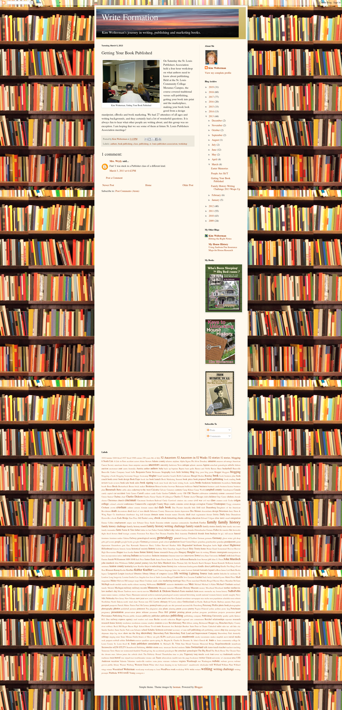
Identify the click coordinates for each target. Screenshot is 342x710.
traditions (105, 657)
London (105, 577)
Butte (118, 489)
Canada (237, 489)
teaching (237, 647)
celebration (203, 493)
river (103, 626)
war (199, 661)
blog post (200, 472)
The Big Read (204, 650)
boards (173, 475)
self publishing (194, 629)
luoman (176, 687)
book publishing (125, 143)
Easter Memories (219, 168)
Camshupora (228, 489)
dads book (165, 507)
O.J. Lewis (154, 601)
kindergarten (192, 566)
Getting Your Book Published (220, 179)
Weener (123, 664)
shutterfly (236, 633)
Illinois (213, 552)
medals (118, 584)
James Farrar (161, 559)
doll (141, 514)
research (236, 619)
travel (117, 657)
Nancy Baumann (133, 594)
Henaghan (207, 545)
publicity (146, 615)
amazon (212, 461)
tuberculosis (167, 657)
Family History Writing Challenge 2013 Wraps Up (225, 187)
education (195, 518)
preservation (130, 612)
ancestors (154, 465)
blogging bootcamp (124, 475)
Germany (217, 538)
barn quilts (189, 468)
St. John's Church (198, 640)
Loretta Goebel (128, 577)
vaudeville (140, 661)
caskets (147, 493)
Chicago (199, 496)
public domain (136, 615)
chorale (237, 496)
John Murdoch (232, 559)
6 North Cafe (107, 461)
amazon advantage (224, 461)
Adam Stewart (145, 461)
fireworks (236, 530)
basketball (227, 468)
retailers (151, 623)
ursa (234, 657)
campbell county (213, 489)
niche (207, 598)
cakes (129, 489)
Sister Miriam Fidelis (129, 636)
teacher (222, 647)
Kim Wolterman (217, 68)
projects (221, 612)
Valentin (123, 661)
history (151, 548)
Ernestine (160, 522)
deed (130, 511)
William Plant (227, 664)
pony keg (226, 608)
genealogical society (146, 538)
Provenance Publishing (112, 615)
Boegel (194, 475)
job (209, 559)
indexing (127, 555)
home (203, 548)
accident (130, 461)
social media (234, 636)
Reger (179, 619)
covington (200, 503)
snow (226, 636)
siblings (105, 636)
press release (142, 612)
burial (196, 486)
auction (105, 468)
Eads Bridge (122, 518)
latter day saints (179, 570)
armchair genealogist (218, 465)
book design (123, 479)
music (201, 591)
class (135, 143)
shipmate (105, 633)
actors (136, 461)
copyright (151, 503)
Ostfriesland (188, 601)
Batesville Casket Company (113, 472)
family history (229, 521)
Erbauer (140, 522)
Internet (172, 555)
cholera (230, 496)
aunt (120, 468)
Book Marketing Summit (171, 479)
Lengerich (112, 573)
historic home (125, 548)
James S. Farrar (173, 559)
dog (137, 514)
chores (104, 500)
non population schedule (220, 598)
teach (215, 647)
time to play (178, 654)
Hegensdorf (187, 545)
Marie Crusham (146, 580)
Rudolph (178, 626)
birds (173, 472)
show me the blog (131, 633)
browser (171, 486)
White (151, 664)
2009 (211, 220)
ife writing (204, 552)
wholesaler (204, 664)
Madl (238, 577)
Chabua (117, 496)
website (216, 661)
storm (155, 647)
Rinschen (223, 622)
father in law (146, 530)
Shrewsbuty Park (225, 633)
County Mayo (163, 503)
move (134, 591)
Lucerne (191, 577)
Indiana (135, 555)
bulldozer (189, 486)
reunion (158, 622)
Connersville (140, 503)
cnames (219, 500)
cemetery (213, 493)
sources (138, 640)
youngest (139, 673)
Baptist (181, 468)
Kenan (214, 563)
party (238, 601)
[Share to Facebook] (156, 139)
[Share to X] (153, 139)
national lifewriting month (190, 594)
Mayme (216, 580)
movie (139, 591)
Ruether (186, 626)
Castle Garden (162, 493)
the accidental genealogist (163, 650)
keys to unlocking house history (159, 566)
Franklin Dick (173, 533)
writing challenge (223, 669)
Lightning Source (198, 573)
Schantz (137, 629)
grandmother (211, 541)
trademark (228, 654)
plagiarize (154, 608)
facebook (194, 522)
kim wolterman (180, 566)
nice (202, 598)
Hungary (182, 552)
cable (124, 489)
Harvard (165, 545)
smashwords (188, 636)
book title (168, 482)
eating (150, 518)
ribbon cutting (192, 623)
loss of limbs (155, 577)
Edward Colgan (207, 518)
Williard (237, 664)
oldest (179, 601)
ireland (222, 555)
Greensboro (116, 545)
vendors (148, 661)
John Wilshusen (121, 563)
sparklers (145, 640)
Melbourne (151, 584)
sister (118, 636)
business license (226, 486)
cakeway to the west (141, 489)
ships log (113, 633)
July (214, 144)
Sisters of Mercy (145, 636)
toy (221, 654)
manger (131, 580)
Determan (223, 511)
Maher (113, 580)
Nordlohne (106, 601)
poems (185, 608)
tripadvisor (129, 657)
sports (152, 640)
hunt (198, 552)
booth (104, 486)
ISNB (133, 559)
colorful (120, 504)
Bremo (131, 486)
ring (217, 623)
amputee (137, 465)
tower (216, 654)
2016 (211, 101)
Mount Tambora (124, 591)
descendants (207, 511)
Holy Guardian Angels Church (175, 548)
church (121, 500)
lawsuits (204, 569)
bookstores (216, 482)
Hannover (144, 545)
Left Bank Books (233, 570)
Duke (228, 514)
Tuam (158, 657)
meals (112, 584)
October (216, 130)
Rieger (211, 622)
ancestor (144, 465)
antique (185, 464)
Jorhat (131, 562)
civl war (206, 500)
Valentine (131, 661)
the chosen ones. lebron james (114, 654)
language (168, 570)
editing (187, 518)
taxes (210, 647)
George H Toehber (189, 538)
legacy (104, 573)
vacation (115, 661)
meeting (142, 584)
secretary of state (180, 629)
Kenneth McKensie (226, 563)
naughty (232, 594)
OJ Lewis (172, 601)
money (202, 587)
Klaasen (109, 569)
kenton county (117, 566)
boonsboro (226, 482)
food (120, 533)
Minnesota (153, 587)
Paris (233, 601)
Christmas (112, 500)
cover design (190, 503)
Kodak (123, 570)
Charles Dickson (134, 496)
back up (167, 468)
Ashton (237, 465)
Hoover (230, 548)
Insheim (155, 555)
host (125, 552)
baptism (175, 468)
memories (179, 584)
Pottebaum (235, 608)
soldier (122, 640)
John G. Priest (217, 559)
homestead (222, 548)
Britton (158, 486)
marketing (167, 580)
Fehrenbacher (200, 530)
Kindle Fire (225, 566)
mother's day (111, 591)
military (127, 587)
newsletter (187, 598)
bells (133, 472)
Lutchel (216, 577)
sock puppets (107, 640)
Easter (145, 518)
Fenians (209, 530)
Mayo (222, 580)
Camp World (199, 489)
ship (222, 629)
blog (192, 472)
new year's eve (164, 598)
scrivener (168, 629)
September (217, 135)
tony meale (199, 654)
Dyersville (106, 518)
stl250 (115, 647)
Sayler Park (124, 629)
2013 (211, 116)
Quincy (237, 615)
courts (172, 503)
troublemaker (140, 657)
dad (156, 507)
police (211, 608)
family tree (221, 526)
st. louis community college (226, 640)
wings (104, 669)
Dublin (216, 514)
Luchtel (199, 577)
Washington (206, 661)
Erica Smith (150, 522)
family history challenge (114, 526)
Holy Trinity (194, 548)
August (216, 140)
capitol (110, 493)
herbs (214, 545)
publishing (144, 143)
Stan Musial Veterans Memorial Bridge (197, 643)
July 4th (187, 563)
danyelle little (189, 507)
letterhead (129, 573)
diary (231, 511)
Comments (215, 436)
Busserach (111, 489)
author (147, 468)
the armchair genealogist (186, 650)
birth (178, 472)
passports (113, 605)
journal (138, 562)
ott (196, 601)
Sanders (111, 629)
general (177, 538)
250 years (146, 457)
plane (165, 608)
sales (219, 626)
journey (145, 562)
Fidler (216, 529)
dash (203, 507)
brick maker (140, 486)
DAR (198, 507)
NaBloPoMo (234, 591)
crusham (121, 507)
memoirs (170, 584)
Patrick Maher (123, 605)
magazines (106, 580)
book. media (189, 482)
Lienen (170, 573)
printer (172, 612)
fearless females (187, 530)
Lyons (221, 577)
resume (144, 623)
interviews (189, 555)
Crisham (105, 507)
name (104, 594)
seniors (217, 629)
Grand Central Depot (188, 541)
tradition (237, 654)
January (216, 200)
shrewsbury (146, 633)
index (119, 555)
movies (146, 591)
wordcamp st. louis (152, 669)
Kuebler (147, 570)
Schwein (159, 629)
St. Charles (175, 640)
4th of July (155, 457)
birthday (185, 472)
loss (147, 577)
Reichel (208, 619)
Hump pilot (173, 552)
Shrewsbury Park (161, 633)
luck (205, 577)
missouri (170, 587)
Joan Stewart (202, 559)
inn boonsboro (145, 555)
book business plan (227, 475)
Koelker (130, 569)
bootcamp (236, 482)
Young (132, 672)
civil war (198, 500)
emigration (235, 518)
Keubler (141, 566)
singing (112, 636)
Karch (201, 563)
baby (161, 468)
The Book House (218, 650)
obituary (164, 601)
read (135, 619)
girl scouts (110, 541)
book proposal (199, 479)
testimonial (128, 650)
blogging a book (109, 475)
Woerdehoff (118, 669)
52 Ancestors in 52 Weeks (192, 457)
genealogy (165, 537)
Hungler (191, 552)
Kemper (207, 563)
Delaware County (157, 511)
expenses (174, 522)
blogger (217, 472)
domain (147, 514)
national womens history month (215, 594)
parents (228, 601)
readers (141, 619)
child (206, 496)
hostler (131, 552)
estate (167, 522)
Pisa (147, 608)
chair (123, 496)
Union (208, 657)
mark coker (157, 580)
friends (201, 533)
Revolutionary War (177, 622)
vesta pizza (157, 661)
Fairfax (202, 522)
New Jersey (119, 598)
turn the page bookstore (188, 657)
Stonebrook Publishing (135, 647)
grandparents (230, 541)
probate (195, 612)
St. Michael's (165, 643)
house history (147, 552)
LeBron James (220, 570)
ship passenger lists (232, 629)
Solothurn (130, 640)
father (137, 529)
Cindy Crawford (169, 500)
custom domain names (143, 507)
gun (123, 545)
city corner (188, 500)
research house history (112, 622)
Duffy (222, 514)
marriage (177, 580)
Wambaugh (192, 661)
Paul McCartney (142, 605)
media (124, 584)
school (144, 629)
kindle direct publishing (209, 566)
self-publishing (207, 629)
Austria (139, 468)
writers (198, 669)
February (217, 195)
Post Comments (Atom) (127, 191)
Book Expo (135, 479)
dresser (209, 514)
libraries (138, 573)
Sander (104, 629)
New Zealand (176, 598)
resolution (127, 623)
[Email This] (146, 139)
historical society (140, 548)
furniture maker (116, 538)
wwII (126, 672)
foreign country (129, 533)
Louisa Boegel (167, 577)
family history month (136, 526)
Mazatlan (229, 580)
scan (132, 629)
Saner (117, 629)
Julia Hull (153, 563)
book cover (113, 479)
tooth (207, 654)
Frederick (192, 533)
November (217, 125)
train (112, 657)
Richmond (203, 623)
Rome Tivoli (150, 626)
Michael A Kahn (209, 584)
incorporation (111, 555)
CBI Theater (192, 493)
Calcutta (155, 489)
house (136, 552)
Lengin (121, 573)
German (201, 538)
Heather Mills (175, 545)
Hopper (120, 552)
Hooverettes (111, 552)
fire (230, 529)
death (114, 511)
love (185, 577)
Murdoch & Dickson (160, 591)
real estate (149, 619)
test (122, 650)
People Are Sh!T (219, 173)
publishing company (192, 615)
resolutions (136, 623)
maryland (196, 580)
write (192, 669)
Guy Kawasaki (132, 545)
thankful (136, 650)
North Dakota (117, 601)
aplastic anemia (196, 465)
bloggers (225, 472)
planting (172, 608)
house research (161, 552)
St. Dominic (185, 640)
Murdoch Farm (178, 591)
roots (159, 626)
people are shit (168, 605)
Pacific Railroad (203, 601)
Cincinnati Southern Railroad (149, 500)
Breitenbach (123, 486)
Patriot (132, 605)
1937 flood (126, 457)
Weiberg (130, 664)
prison (188, 612)
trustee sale (150, 657)
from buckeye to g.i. (214, 533)
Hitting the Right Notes (220, 238)
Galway (133, 538)
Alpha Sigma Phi (187, 461)
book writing (178, 482)
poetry (191, 608)
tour (212, 654)
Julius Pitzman (178, 563)
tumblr (175, 657)
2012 (211, 206)
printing (181, 612)
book (216, 475)
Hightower (235, 545)
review (165, 623)
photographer (234, 605)
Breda (115, 486)
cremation (236, 504)
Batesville (236, 468)
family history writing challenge (166, 526)
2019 (211, 87)
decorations (122, 511)
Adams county (158, 461)
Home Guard (212, 548)
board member (163, 475)
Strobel (175, 647)
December (217, 120)
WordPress (165, 669)
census (222, 493)
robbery (109, 626)
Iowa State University (209, 555)
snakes (213, 636)
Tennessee (106, 650)
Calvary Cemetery (167, 489)
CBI (184, 493)
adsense (169, 461)
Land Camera (158, 570)
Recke (157, 619)
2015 (211, 106)
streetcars (167, 647)
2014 (211, 111)
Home (148, 185)
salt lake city (235, 626)
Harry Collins (155, 545)
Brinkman (150, 486)
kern (135, 566)
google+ (136, 541)
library (145, 573)
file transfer (224, 530)
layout (211, 569)
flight (104, 533)
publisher (156, 615)
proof (238, 612)
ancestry (164, 464)
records (164, 619)
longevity (118, 577)
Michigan (119, 587)
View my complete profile (218, 72)
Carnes (133, 493)
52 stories (214, 457)
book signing (146, 482)
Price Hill (163, 612)
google (118, 541)
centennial (230, 493)
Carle (128, 493)
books (198, 482)
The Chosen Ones (233, 650)
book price (188, 479)
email (227, 518)
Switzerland (197, 647)
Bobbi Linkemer (183, 475)
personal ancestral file (184, 605)
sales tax (225, 626)
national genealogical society (167, 594)
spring (157, 640)
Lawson (189, 570)
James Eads (149, 559)
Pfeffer (215, 605)
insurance (164, 555)
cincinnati (130, 500)
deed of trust (138, 511)
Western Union (141, 664)
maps (137, 580)
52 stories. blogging (230, 457)
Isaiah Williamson (116, 559)
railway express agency (122, 619)
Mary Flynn (186, 580)
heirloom (198, 545)
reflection (171, 619)
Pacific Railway (217, 601)
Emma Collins (108, 522)
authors (113, 143)
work (173, 669)
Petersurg (207, 605)
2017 (211, 96)
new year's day (151, 598)
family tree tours (233, 526)
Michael (198, 584)
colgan (237, 500)
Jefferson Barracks (188, 559)
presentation (117, 612)
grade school (164, 541)
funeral (237, 533)
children (212, 496)
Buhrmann (180, 486)
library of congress (158, 573)
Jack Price (140, 559)
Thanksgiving (146, 650)
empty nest (131, 522)
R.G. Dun (106, 619)
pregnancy (106, 612)
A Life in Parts (120, 461)
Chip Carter (221, 496)
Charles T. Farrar (181, 496)
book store (158, 482)
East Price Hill (135, 518)
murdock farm (192, 591)
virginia (182, 661)
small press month (173, 636)
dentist (177, 511)
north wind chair (130, 601)
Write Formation (130, 16)
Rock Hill (118, 626)
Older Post (188, 185)
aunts (125, 468)
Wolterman (129, 669)
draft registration (198, 514)
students (181, 647)
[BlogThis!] (149, 139)
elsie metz (220, 518)
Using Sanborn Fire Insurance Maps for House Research (223, 249)
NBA (103, 598)
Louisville (178, 577)
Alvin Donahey (201, 461)
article (231, 464)
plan (160, 608)
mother (227, 587)
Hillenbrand (107, 548)
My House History (218, 244)
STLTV (122, 647)
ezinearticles (184, 522)
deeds (146, 511)
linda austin (213, 573)
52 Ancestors (168, 457)
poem (178, 608)
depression (185, 511)
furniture (105, 538)
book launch (154, 479)
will (211, 664)
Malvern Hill (122, 580)
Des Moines (195, 511)
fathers (178, 530)
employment (120, 522)
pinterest (141, 608)
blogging (235, 472)
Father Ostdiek (158, 530)
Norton (141, 601)
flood (109, 533)
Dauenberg (211, 507)
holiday (159, 548)
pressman (153, 612)
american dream (121, 465)
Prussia (126, 615)
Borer (109, 486)
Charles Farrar (149, 496)
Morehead (219, 587)
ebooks (180, 518)
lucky (209, 577)
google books (127, 541)
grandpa (220, 541)
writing (206, 668)
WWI (120, 672)
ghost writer (227, 538)
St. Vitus (176, 643)
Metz (191, 584)
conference (129, 503)
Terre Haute (115, 650)
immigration (233, 552)
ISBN (128, 559)
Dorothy (181, 514)
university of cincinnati (221, 657)
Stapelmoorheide (223, 643)
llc (239, 573)
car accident (119, 493)
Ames (130, 465)
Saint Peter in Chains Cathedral (203, 626)
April (215, 159)
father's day (169, 529)
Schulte (151, 629)
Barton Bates (216, 468)
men (186, 584)
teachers (229, 647)
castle (153, 493)
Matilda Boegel (206, 580)
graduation (175, 541)
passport (105, 605)
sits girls (156, 636)
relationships (218, 619)
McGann (236, 580)
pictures (133, 608)
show (120, 633)
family (212, 521)
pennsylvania (156, 605)
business (203, 486)
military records (139, 587)
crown (112, 507)
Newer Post (108, 185)
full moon (229, 533)
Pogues (198, 608)
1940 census (137, 457)
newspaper (195, 598)
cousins (179, 503)
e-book (113, 518)
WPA (187, 669)
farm (118, 529)
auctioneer (113, 468)
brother (165, 486)
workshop (182, 143)
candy (104, 493)
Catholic (173, 493)
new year (140, 598)
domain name (157, 514)
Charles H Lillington (164, 496)
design (215, 511)
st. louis (210, 640)
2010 (211, 215)
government (153, 541)
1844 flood (117, 457)
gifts (103, 541)
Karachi (195, 563)
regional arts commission (193, 619)
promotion (230, 612)
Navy (238, 594)
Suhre (188, 647)
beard (128, 472)
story (161, 647)
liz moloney (232, 573)
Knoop (117, 569)
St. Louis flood (120, 643)
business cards (213, 486)
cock (225, 500)
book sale (124, 482)
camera (178, 489)
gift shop (237, 538)
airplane (176, 461)
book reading (229, 479)
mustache (208, 591)
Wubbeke (113, 672)
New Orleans (130, 598)
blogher (153, 475)
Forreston (141, 533)
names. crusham (119, 594)
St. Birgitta (165, 640)
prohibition (212, 612)
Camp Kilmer (188, 489)
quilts (231, 615)
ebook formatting (169, 518)
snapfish (219, 636)
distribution (120, 514)
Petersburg (197, 605)
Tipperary (188, 654)
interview (180, 555)
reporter (228, 619)
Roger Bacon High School (133, 626)
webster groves (227, 661)
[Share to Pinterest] (160, 139)
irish (228, 555)
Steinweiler (107, 647)
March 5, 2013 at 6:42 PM (123, 170)
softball (116, 640)
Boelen (201, 475)
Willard (217, 664)
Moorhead (210, 587)
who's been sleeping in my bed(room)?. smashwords (177, 664)
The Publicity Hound (152, 654)
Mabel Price (230, 577)
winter (109, 669)
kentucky (129, 566)
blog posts (209, 472)
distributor (130, 514)
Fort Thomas (161, 533)
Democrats (169, 511)
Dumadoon (235, 514)
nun (146, 601)
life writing (181, 573)
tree (122, 657)
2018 (211, 92)
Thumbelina (167, 654)
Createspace (220, 503)
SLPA (163, 636)
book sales (134, 482)
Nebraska (110, 598)
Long (111, 577)
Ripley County (234, 623)
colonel (113, 504)
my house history (220, 591)
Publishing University (212, 615)
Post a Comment (114, 177)
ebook (157, 518)
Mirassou (162, 587)
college (105, 503)
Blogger (198, 687)
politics (218, 608)
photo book (224, 605)
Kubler (138, 570)
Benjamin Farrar (143, 472)
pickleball (125, 608)
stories (149, 647)
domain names (171, 514)
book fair (145, 479)
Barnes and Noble (202, 468)
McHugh (105, 584)
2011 (211, 211)
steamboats (236, 643)
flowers (115, 533)
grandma (201, 541)
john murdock (108, 562)
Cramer (209, 503)
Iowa (197, 555)
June (214, 149)
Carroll (140, 493)
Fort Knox (150, 533)
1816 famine (107, 457)
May (214, 154)
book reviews (114, 482)
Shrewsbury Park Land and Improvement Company (193, 633)
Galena (126, 538)
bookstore (206, 482)
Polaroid (204, 608)
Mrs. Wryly (116, 161)
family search (194, 526)
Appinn (206, 464)
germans (208, 538)
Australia (132, 468)
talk (205, 647)
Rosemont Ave (168, 626)
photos (116, 608)
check (192, 496)
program (203, 612)
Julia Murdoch (164, 562)
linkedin (223, 573)
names (109, 594)
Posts (212, 430)
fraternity (184, 533)
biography (166, 472)
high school (223, 545)
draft (188, 514)
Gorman (144, 541)
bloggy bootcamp (140, 475)
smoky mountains (202, 636)
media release (133, 584)
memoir (161, 584)
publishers (165, 615)
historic (116, 548)
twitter (202, 657)
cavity (179, 493)
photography (107, 608)
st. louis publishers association (163, 143)
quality (226, 615)
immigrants (222, 552)
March (215, 164)
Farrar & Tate (128, 529)
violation (174, 661)
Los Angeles (140, 577)
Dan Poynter (177, 507)
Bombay (208, 475)
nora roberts (235, 598)
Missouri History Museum (187, 587)
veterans (166, 661)
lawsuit (196, 569)
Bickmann (156, 472)
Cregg (228, 504)
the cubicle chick (135, 654)
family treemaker (109, 530)
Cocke (230, 500)
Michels (111, 587)
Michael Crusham (224, 584)
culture (130, 507)
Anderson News (175, 465)
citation (180, 500)
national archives (147, 594)
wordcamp (140, 669)
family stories (209, 526)
